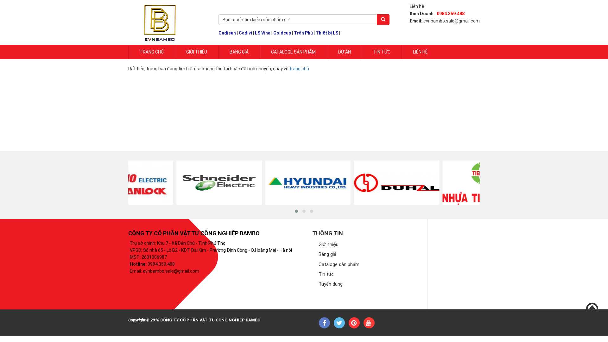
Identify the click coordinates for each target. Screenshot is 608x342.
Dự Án (344, 51)
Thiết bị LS (327, 32)
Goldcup (282, 32)
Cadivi (245, 32)
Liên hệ (420, 51)
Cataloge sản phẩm (293, 51)
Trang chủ (152, 51)
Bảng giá (239, 51)
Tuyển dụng (331, 284)
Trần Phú (303, 32)
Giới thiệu (329, 244)
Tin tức (381, 51)
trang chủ (299, 68)
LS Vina (262, 32)
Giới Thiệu (196, 51)
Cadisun (227, 32)
